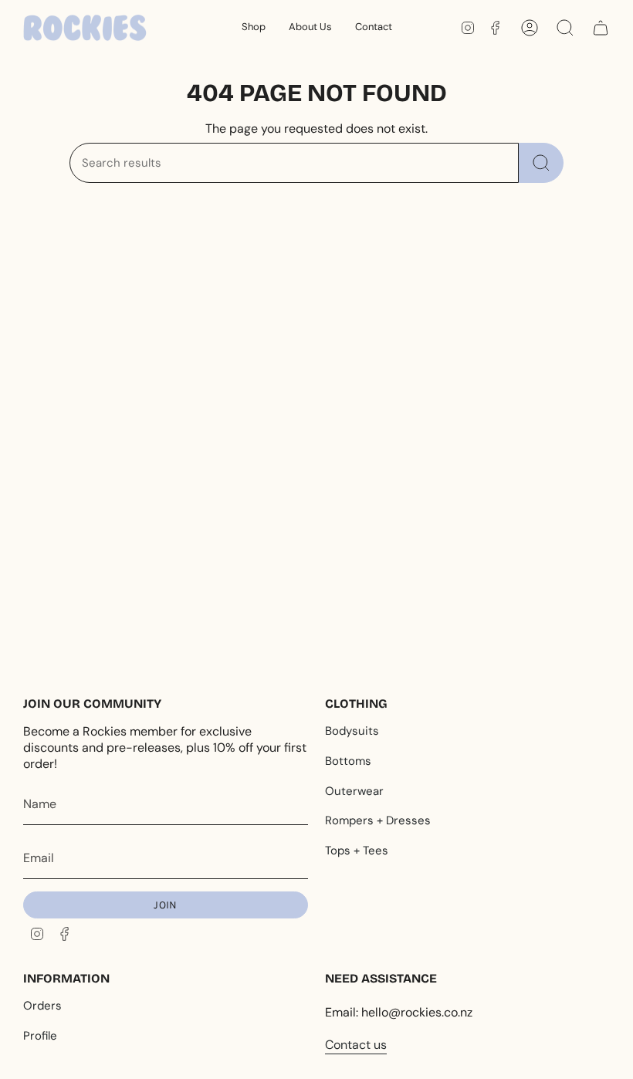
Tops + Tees (356, 850)
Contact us (356, 1045)
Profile (40, 1035)
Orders (42, 1005)
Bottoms (348, 761)
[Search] (541, 163)
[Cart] (600, 28)
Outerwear (354, 791)
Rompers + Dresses (378, 820)
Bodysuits (352, 731)
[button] (253, 27)
